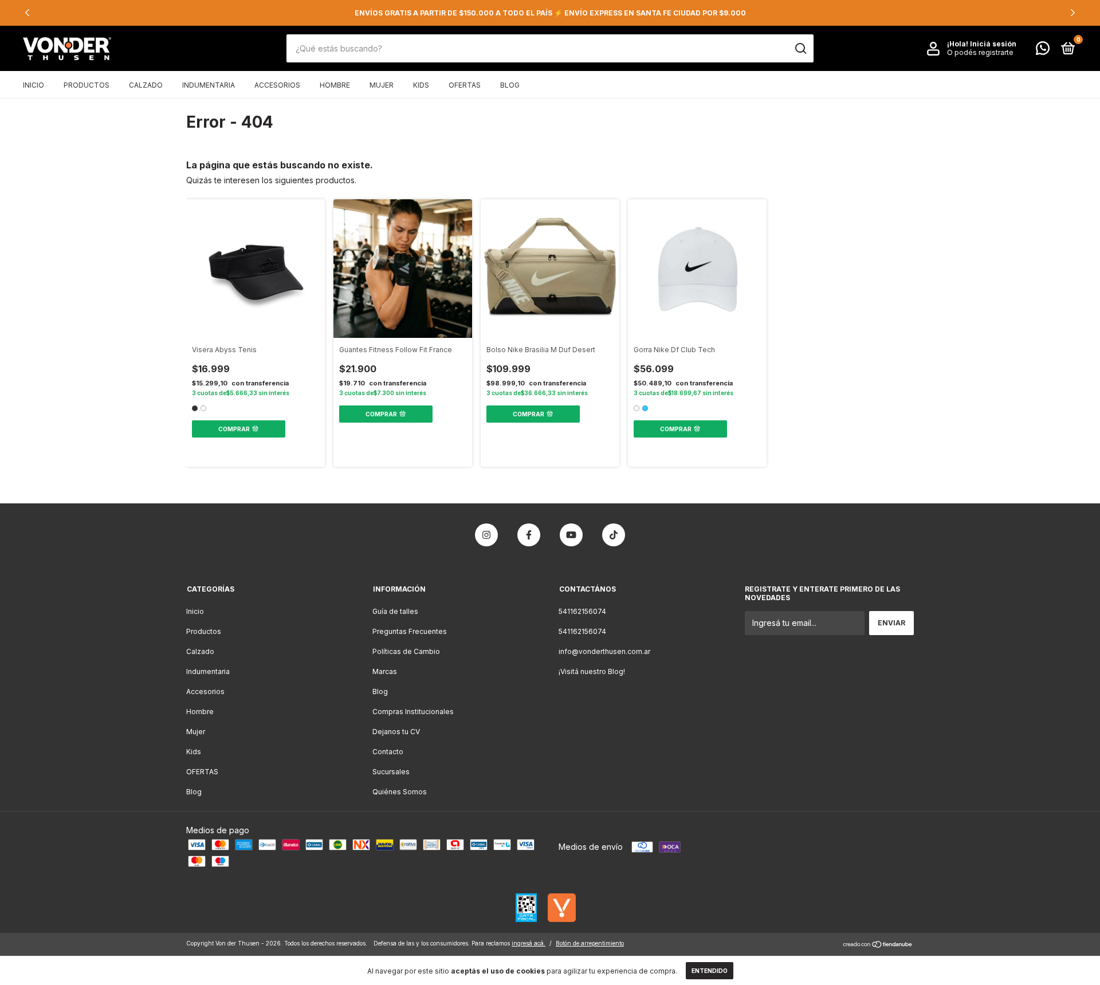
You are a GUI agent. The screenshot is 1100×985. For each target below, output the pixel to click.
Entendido (710, 970)
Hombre (335, 85)
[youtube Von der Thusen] (571, 534)
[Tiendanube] (878, 945)
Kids (421, 85)
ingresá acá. (528, 943)
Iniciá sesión (993, 44)
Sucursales (391, 771)
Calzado (146, 85)
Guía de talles (395, 611)
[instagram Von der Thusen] (486, 534)
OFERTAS (465, 85)
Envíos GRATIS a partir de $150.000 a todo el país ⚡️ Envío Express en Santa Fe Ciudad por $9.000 (550, 13)
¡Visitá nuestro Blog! (592, 671)
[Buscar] (800, 48)
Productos (86, 85)
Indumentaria (208, 85)
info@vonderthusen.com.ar (604, 651)
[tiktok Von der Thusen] (613, 534)
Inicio (33, 85)
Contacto (387, 751)
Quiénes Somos (399, 791)
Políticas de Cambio (406, 651)
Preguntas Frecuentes (409, 631)
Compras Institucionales (413, 711)
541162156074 (582, 611)
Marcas (384, 671)
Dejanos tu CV (396, 731)
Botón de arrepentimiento (590, 943)
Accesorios (277, 85)
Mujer (382, 85)
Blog (510, 85)
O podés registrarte (980, 53)
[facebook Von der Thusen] (528, 534)
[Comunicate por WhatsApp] (1042, 51)
